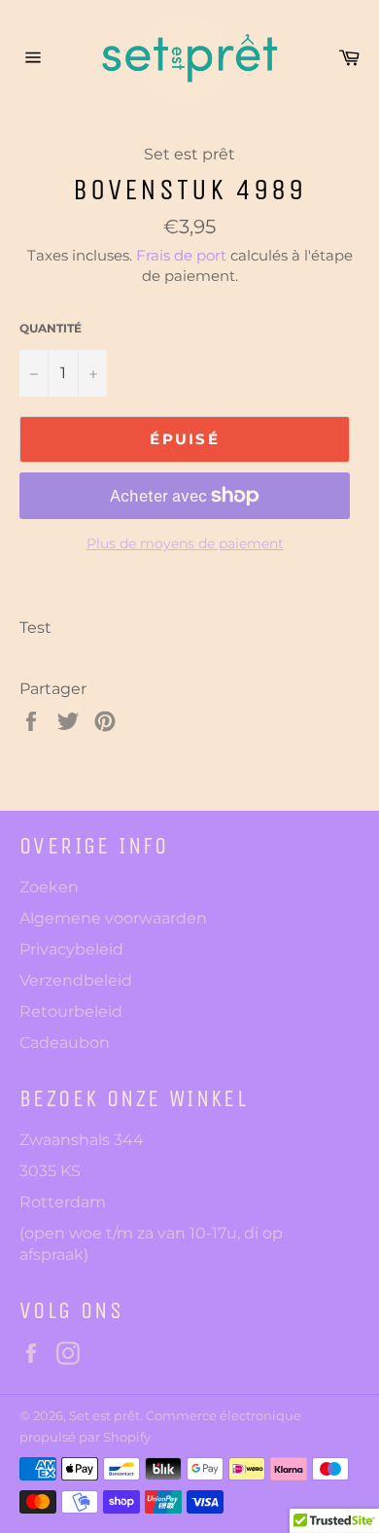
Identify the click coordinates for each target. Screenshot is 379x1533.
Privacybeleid (71, 949)
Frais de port (181, 255)
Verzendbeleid (75, 980)
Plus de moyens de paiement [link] (185, 543)
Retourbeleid (70, 1011)
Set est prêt (104, 1416)
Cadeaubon (64, 1042)
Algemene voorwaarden (113, 918)
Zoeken (49, 887)
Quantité (50, 328)
